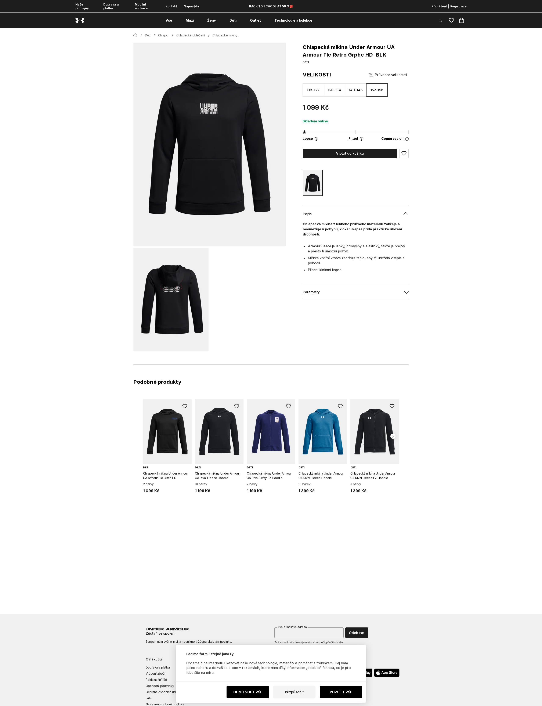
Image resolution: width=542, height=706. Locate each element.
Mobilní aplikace (141, 6)
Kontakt (171, 6)
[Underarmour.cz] (79, 20)
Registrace (458, 6)
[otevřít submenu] (176, 20)
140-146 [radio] (356, 90)
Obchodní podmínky (160, 686)
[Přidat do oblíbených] (184, 406)
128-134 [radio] (334, 90)
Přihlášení (439, 6)
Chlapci (163, 35)
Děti (147, 35)
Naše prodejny (82, 6)
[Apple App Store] (387, 673)
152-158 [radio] (377, 90)
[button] (404, 153)
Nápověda (191, 6)
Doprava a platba (111, 6)
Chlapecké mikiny (225, 35)
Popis (307, 214)
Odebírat (357, 633)
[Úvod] (135, 35)
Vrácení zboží (155, 673)
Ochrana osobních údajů (163, 692)
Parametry (311, 292)
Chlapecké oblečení (190, 35)
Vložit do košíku (350, 153)
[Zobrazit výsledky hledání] (440, 20)
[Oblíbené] (451, 20)
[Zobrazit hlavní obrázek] (209, 144)
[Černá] (313, 183)
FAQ (148, 698)
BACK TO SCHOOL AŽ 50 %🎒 (271, 6)
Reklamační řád (156, 679)
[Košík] (461, 20)
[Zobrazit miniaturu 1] (171, 299)
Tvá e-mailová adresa (292, 626)
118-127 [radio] (313, 90)
